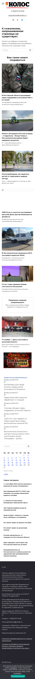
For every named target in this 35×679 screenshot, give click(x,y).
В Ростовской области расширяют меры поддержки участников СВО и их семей (17, 97)
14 (20, 460)
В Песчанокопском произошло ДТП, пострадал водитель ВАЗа (17, 254)
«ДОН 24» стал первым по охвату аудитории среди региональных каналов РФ (16, 421)
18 (8, 462)
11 (8, 460)
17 (4, 462)
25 (8, 465)
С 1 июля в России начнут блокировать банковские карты (16, 502)
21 (20, 462)
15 (24, 460)
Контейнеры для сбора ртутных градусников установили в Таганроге (14, 387)
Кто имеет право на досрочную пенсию (15, 529)
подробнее (13, 668)
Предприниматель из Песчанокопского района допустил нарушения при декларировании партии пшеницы (17, 553)
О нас (4, 567)
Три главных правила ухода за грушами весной (15, 509)
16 (28, 460)
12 (12, 460)
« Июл (6, 474)
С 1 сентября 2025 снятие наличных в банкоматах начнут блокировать (18, 485)
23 (28, 462)
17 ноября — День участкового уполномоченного (15, 341)
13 (16, 460)
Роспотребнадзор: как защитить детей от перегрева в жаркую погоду (15, 176)
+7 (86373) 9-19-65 (17, 11)
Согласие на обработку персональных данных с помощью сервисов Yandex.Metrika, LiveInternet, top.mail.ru (15, 646)
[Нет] (33, 671)
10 (4, 460)
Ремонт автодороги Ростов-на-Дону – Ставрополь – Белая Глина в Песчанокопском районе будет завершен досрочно (17, 137)
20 (17, 462)
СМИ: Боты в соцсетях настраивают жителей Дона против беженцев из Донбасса (17, 214)
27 (17, 465)
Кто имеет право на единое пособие (17, 522)
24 (5, 465)
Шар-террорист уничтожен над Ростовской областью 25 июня (16, 544)
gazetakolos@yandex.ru (17, 15)
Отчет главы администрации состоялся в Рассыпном (14, 285)
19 (12, 462)
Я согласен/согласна (18, 676)
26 (12, 465)
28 (21, 465)
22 (24, 462)
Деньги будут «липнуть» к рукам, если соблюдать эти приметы (16, 516)
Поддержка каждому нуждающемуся (17, 301)
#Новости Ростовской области (15, 377)
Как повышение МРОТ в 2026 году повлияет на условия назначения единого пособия (17, 493)
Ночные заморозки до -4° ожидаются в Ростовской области (16, 536)
